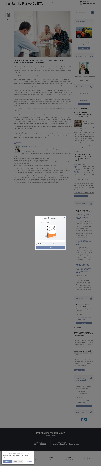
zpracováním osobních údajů (50, 243)
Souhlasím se (41, 243)
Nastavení (29, 461)
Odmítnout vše (18, 461)
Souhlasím (7, 461)
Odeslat (50, 247)
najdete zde (6, 457)
